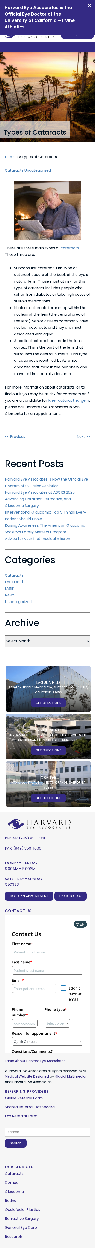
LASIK (9, 588)
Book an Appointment (29, 896)
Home (10, 156)
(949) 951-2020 (32, 838)
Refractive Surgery (22, 1218)
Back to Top (70, 896)
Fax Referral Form (21, 1116)
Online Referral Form (24, 1098)
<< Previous (15, 436)
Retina (10, 1200)
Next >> (83, 436)
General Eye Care (21, 1227)
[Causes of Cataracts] (47, 210)
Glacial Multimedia (70, 1076)
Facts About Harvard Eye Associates (35, 1061)
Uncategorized (37, 170)
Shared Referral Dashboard (30, 1107)
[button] (5, 47)
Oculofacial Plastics (22, 1209)
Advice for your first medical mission (37, 538)
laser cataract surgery (68, 400)
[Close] (89, 5)
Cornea (11, 1182)
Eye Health (14, 581)
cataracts (70, 248)
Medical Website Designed (27, 1076)
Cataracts (14, 170)
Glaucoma (14, 1191)
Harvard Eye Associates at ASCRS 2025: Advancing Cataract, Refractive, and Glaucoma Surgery (40, 499)
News (10, 595)
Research (13, 1236)
